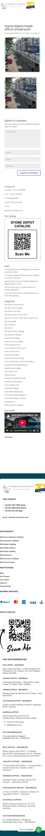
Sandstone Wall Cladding (13, 382)
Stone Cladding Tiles (11, 385)
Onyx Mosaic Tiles (10, 372)
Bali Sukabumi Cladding (12, 335)
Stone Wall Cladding (11, 388)
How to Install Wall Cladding (14, 358)
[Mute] (34, 431)
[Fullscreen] (38, 431)
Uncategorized (9, 402)
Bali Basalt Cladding (8, 551)
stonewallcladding (13, 33)
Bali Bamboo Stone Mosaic (14, 305)
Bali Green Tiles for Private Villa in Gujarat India (21, 318)
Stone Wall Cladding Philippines (15, 395)
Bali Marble (8, 328)
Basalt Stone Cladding (12, 338)
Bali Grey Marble (10, 321)
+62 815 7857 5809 (12, 505)
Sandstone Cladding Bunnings (14, 378)
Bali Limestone (9, 325)
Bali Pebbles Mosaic (7, 548)
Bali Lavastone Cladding (9, 541)
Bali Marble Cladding (8, 544)
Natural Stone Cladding (12, 368)
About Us (3, 583)
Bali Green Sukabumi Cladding (11, 537)
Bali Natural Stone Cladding (14, 331)
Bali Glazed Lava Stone (12, 311)
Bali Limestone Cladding (9, 559)
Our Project (4, 580)
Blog (2, 573)
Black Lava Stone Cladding (13, 341)
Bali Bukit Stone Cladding (13, 308)
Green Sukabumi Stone (12, 345)
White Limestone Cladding (13, 405)
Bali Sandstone (6, 555)
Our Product (5, 576)
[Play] (7, 431)
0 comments (35, 33)
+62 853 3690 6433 (12, 508)
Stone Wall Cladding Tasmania (15, 398)
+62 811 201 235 (11, 511)
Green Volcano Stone (11, 351)
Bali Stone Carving (7, 562)
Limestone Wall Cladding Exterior (16, 365)
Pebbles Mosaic (10, 375)
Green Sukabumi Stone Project (15, 348)
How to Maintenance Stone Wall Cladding (19, 361)
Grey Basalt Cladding (11, 355)
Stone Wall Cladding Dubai (13, 392)
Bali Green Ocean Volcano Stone (16, 315)
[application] (22, 423)
